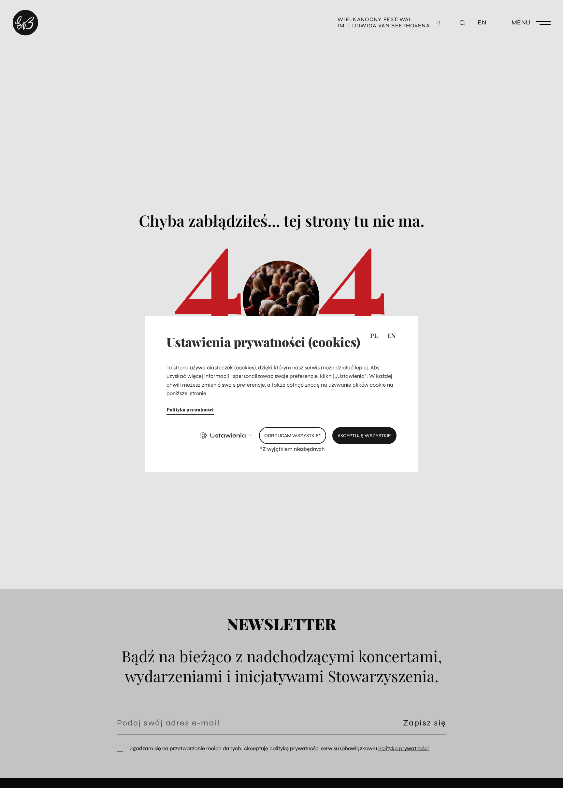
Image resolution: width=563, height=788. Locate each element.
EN (392, 335)
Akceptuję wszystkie (364, 435)
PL (374, 335)
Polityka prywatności (190, 409)
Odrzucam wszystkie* (292, 435)
